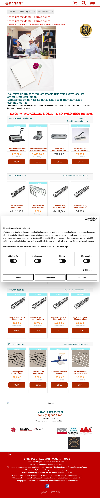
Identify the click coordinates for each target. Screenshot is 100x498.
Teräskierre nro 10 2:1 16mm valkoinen (38, 318)
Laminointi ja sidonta (26, 12)
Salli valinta (50, 277)
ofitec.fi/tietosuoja (59, 247)
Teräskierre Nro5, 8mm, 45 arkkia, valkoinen (16, 207)
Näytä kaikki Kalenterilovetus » (76, 344)
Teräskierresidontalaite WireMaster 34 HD (16, 150)
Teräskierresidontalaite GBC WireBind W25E (38, 150)
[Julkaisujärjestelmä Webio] (55, 495)
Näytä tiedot (87, 270)
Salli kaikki (81, 277)
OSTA (16, 162)
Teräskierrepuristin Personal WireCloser (80, 150)
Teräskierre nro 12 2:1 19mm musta (17, 318)
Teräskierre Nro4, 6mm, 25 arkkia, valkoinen (59, 207)
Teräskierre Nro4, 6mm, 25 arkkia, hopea (80, 207)
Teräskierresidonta (45, 12)
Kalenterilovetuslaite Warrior (59, 373)
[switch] (37, 261)
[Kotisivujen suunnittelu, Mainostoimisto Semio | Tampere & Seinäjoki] (45, 495)
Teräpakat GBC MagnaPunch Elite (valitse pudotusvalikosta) (59, 151)
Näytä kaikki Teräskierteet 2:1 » (76, 290)
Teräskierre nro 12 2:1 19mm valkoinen (59, 318)
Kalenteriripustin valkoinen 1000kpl (80, 372)
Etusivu (12, 12)
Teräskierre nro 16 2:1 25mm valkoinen (80, 318)
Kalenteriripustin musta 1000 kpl (16, 372)
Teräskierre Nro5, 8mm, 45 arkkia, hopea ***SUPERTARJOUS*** (38, 208)
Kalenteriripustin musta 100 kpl (38, 372)
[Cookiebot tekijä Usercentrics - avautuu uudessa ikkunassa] (86, 219)
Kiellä (18, 277)
